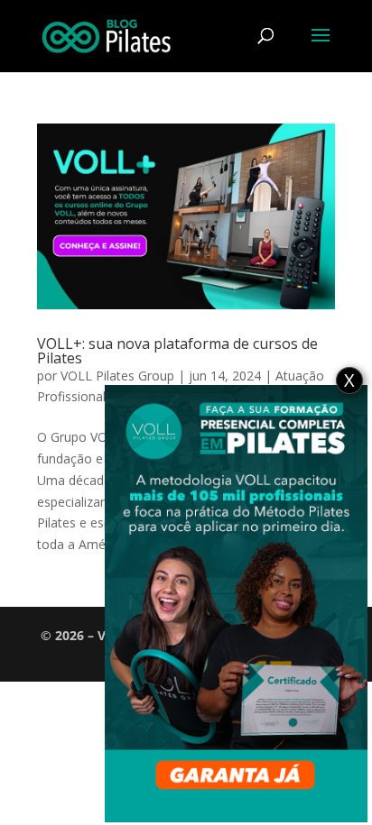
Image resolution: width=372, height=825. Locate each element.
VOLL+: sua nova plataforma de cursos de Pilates (177, 351)
